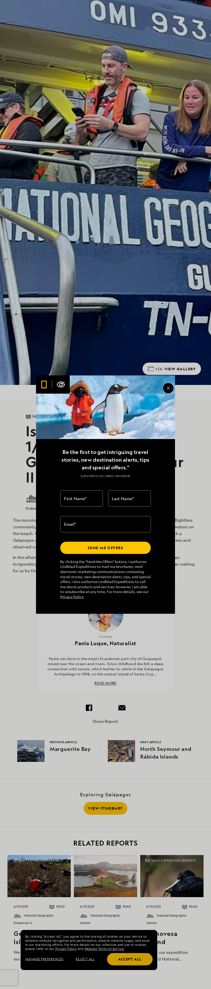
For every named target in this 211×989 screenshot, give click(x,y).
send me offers (105, 547)
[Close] (168, 388)
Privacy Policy (71, 596)
